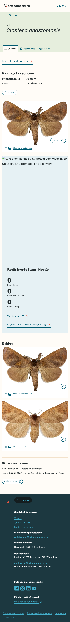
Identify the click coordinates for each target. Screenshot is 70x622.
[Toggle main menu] (60, 6)
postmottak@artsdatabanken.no (31, 563)
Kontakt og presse (23, 527)
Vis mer (11, 92)
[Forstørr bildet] (63, 386)
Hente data (60, 613)
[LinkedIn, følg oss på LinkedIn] (28, 588)
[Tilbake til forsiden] (17, 6)
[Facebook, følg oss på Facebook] (16, 588)
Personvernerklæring (13, 613)
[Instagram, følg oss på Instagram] (22, 588)
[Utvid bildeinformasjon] (8, 148)
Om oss (18, 518)
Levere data (8, 617)
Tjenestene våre (22, 522)
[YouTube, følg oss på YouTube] (34, 588)
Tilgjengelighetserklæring (39, 613)
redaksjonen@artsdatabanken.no (31, 537)
